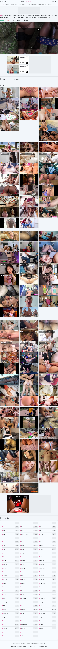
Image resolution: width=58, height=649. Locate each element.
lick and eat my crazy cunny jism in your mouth (36, 4)
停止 (54, 4)
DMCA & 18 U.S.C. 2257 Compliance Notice (38, 646)
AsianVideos (29, 1)
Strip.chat (22, 62)
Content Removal (22, 646)
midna (23, 4)
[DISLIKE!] (5, 20)
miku (20, 4)
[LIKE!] (1, 20)
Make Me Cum (23, 57)
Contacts (14, 646)
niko (16, 4)
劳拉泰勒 (49, 4)
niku (13, 4)
